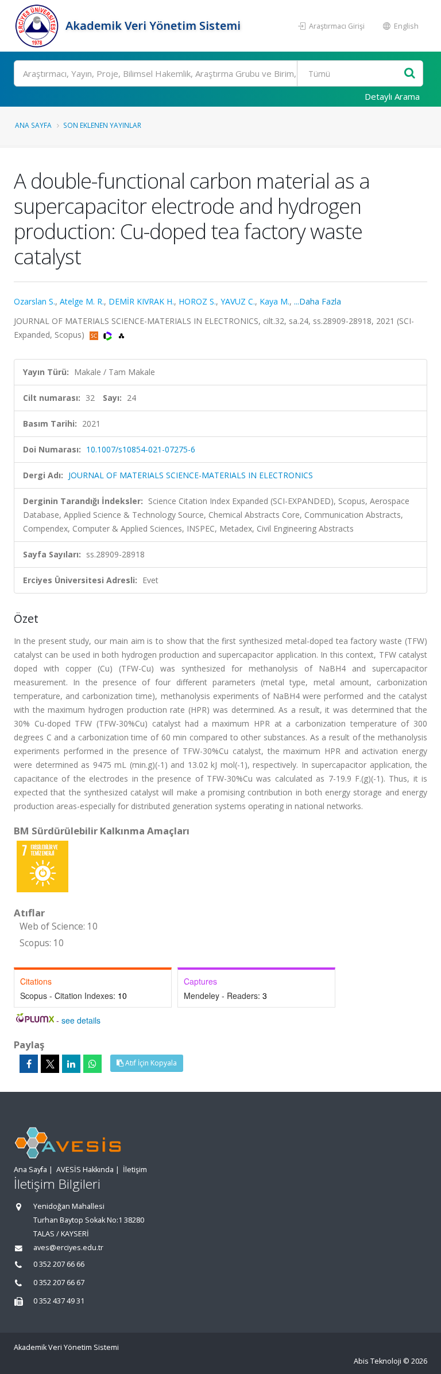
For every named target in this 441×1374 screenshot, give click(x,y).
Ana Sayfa (33, 125)
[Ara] (410, 74)
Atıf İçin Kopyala (150, 1063)
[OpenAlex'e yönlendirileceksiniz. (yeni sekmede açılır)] (121, 334)
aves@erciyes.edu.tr (68, 1247)
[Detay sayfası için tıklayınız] (42, 865)
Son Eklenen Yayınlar (102, 125)
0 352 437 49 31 (58, 1301)
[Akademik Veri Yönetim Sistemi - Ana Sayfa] (38, 26)
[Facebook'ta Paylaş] (29, 1064)
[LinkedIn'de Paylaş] (71, 1064)
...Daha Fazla (317, 301)
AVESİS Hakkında (85, 1169)
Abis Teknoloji (377, 1361)
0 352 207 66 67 (58, 1282)
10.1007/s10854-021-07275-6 (140, 449)
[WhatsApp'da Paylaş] (92, 1064)
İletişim (135, 1169)
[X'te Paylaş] (50, 1064)
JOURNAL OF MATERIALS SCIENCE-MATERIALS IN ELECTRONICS (190, 475)
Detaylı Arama (392, 96)
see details (80, 1020)
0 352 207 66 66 (58, 1264)
